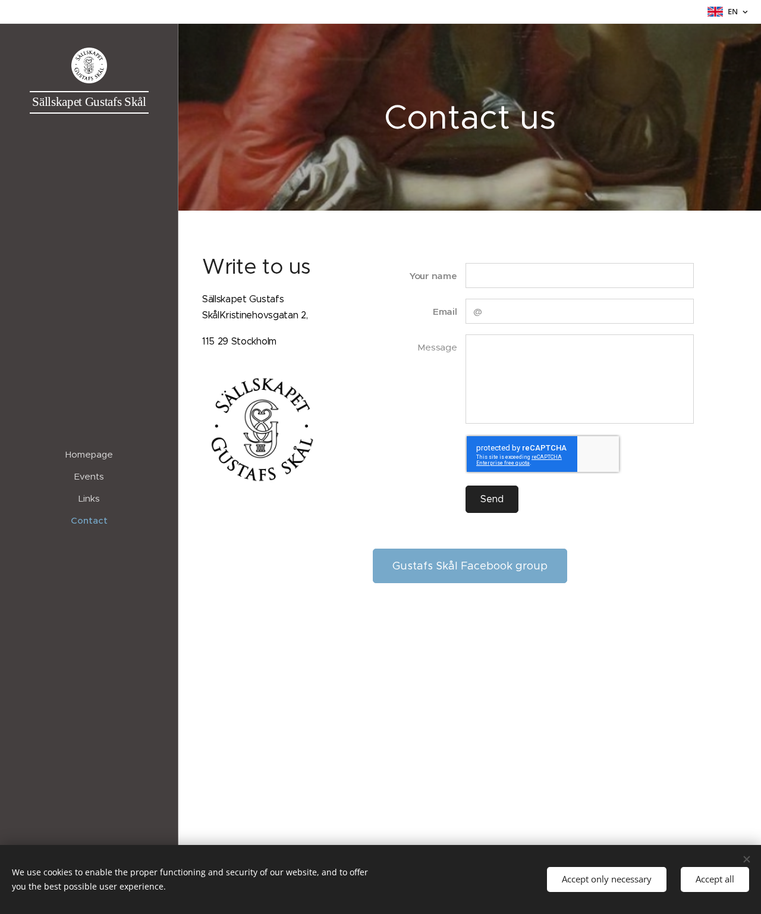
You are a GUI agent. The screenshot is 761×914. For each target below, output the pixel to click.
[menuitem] (89, 454)
